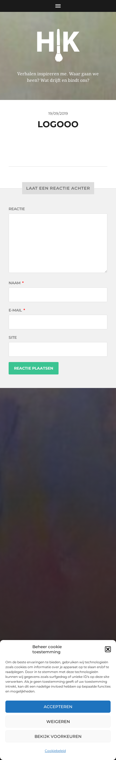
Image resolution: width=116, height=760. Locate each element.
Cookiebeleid (55, 751)
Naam (16, 282)
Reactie (17, 208)
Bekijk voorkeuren (58, 736)
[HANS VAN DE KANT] (58, 43)
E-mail (17, 310)
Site (13, 337)
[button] (108, 649)
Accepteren (58, 706)
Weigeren (58, 721)
